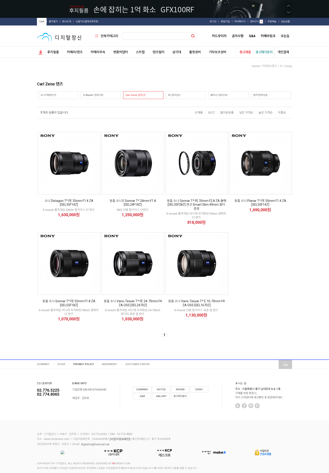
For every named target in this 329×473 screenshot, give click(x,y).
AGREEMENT (109, 364)
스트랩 (140, 52)
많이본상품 (227, 112)
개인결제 (283, 52)
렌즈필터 (158, 52)
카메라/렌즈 (75, 52)
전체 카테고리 (109, 36)
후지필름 (53, 52)
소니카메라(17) (48, 95)
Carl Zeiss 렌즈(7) (135, 95)
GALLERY (161, 396)
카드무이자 (219, 36)
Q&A (41, 21)
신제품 (199, 112)
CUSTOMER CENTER (137, 364)
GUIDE (61, 364)
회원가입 (225, 21)
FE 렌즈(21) (174, 95)
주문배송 (271, 21)
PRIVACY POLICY (83, 364)
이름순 (282, 112)
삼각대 (176, 52)
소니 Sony (286, 66)
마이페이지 (240, 21)
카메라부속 (98, 52)
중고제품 (245, 52)
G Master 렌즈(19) (93, 95)
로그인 (213, 21)
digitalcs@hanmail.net (95, 444)
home (256, 66)
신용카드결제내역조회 (87, 21)
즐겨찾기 (53, 21)
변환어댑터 (120, 52)
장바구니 (256, 21)
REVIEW (180, 389)
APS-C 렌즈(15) (219, 95)
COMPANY (43, 364)
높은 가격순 (265, 112)
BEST (211, 112)
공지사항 (238, 36)
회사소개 (66, 21)
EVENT (199, 389)
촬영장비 (195, 52)
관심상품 (285, 21)
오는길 (285, 36)
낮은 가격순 (246, 112)
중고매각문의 (264, 52)
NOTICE (161, 389)
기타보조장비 (217, 52)
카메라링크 (268, 36)
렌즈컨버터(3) (260, 95)
